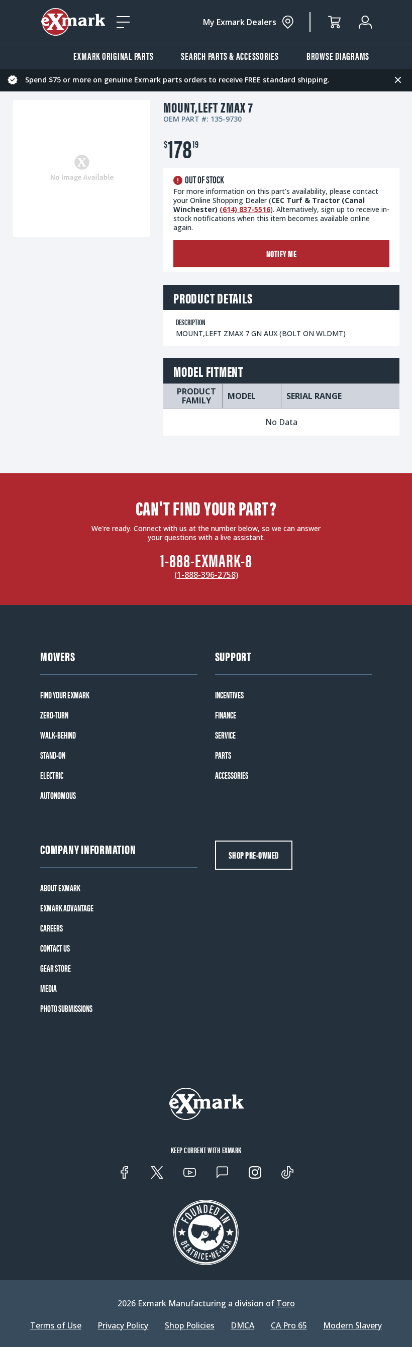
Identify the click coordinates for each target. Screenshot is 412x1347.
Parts (223, 755)
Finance (225, 715)
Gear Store (55, 968)
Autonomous (58, 795)
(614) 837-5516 (245, 209)
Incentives (229, 695)
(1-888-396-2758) (206, 574)
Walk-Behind (58, 735)
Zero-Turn (54, 715)
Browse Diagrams (337, 55)
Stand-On (52, 755)
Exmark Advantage (66, 908)
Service (225, 735)
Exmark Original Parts (113, 55)
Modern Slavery (352, 1325)
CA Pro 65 (289, 1325)
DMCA (242, 1325)
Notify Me (281, 253)
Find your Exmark (64, 695)
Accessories (231, 775)
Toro (285, 1303)
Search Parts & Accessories (230, 55)
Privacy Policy (122, 1325)
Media (48, 988)
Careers (51, 928)
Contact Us (55, 948)
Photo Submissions (66, 1008)
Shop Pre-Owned (254, 855)
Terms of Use (55, 1325)
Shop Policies (190, 1325)
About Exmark (60, 888)
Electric (51, 775)
